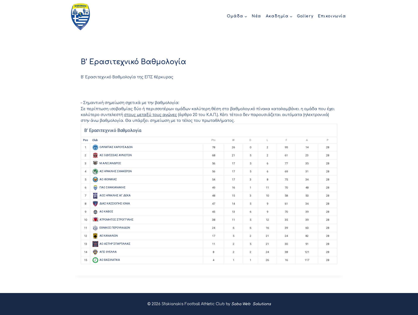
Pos (85, 140)
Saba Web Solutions (251, 304)
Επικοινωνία (332, 16)
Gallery (305, 16)
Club (95, 140)
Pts (213, 140)
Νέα (256, 16)
